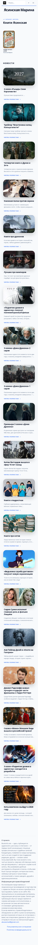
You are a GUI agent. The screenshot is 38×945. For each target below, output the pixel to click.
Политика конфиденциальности (19, 930)
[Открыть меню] (33, 2)
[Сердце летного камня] (9, 39)
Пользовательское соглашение (19, 927)
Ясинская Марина (7, 52)
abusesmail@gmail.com (10, 922)
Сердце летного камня (7, 50)
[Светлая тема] (28, 2)
